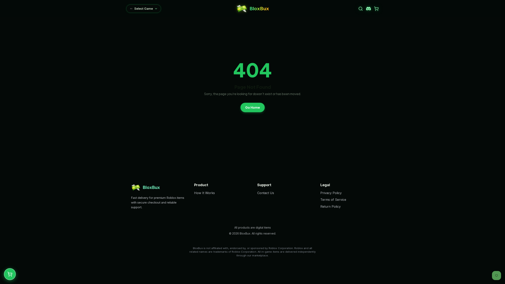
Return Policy (330, 206)
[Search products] (360, 8)
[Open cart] (376, 8)
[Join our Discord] (368, 8)
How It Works (204, 193)
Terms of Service (333, 200)
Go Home (252, 107)
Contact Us (265, 193)
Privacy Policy (331, 193)
